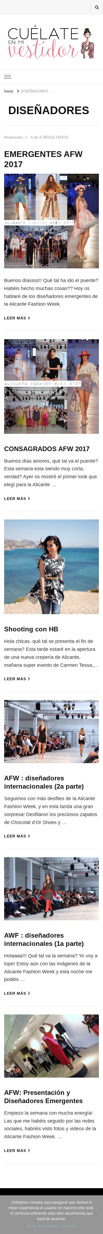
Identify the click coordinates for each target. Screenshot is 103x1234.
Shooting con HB (31, 629)
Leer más (15, 318)
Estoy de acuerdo (42, 1226)
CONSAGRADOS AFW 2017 (47, 448)
